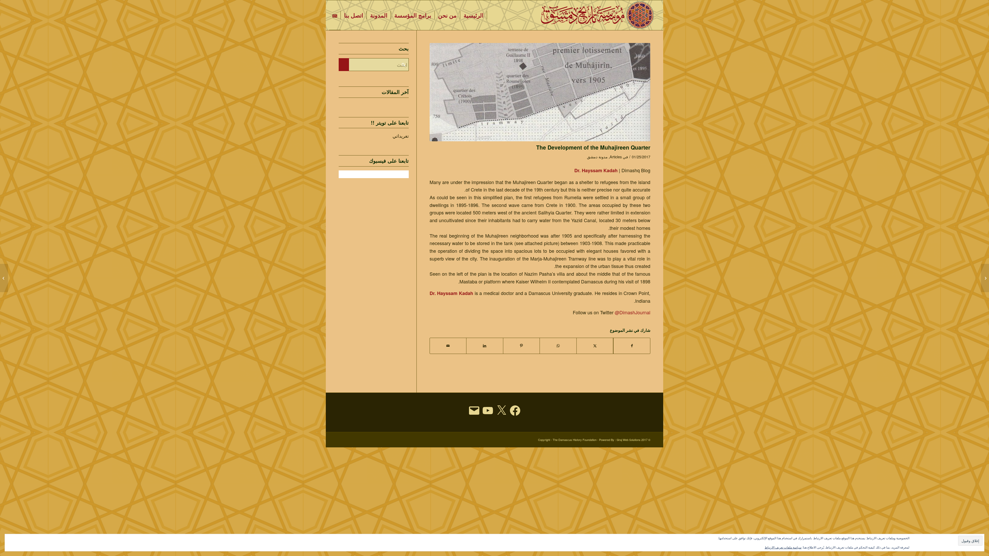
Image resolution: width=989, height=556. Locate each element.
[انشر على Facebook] (631, 346)
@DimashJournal (632, 312)
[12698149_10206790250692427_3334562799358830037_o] (540, 92)
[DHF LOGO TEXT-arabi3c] (598, 15)
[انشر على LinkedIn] (484, 346)
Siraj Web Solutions (629, 440)
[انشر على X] (595, 346)
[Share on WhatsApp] (558, 346)
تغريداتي (401, 135)
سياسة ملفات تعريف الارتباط (783, 547)
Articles (616, 156)
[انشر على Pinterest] (521, 346)
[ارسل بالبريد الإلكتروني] (448, 346)
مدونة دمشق (597, 156)
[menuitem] (473, 15)
